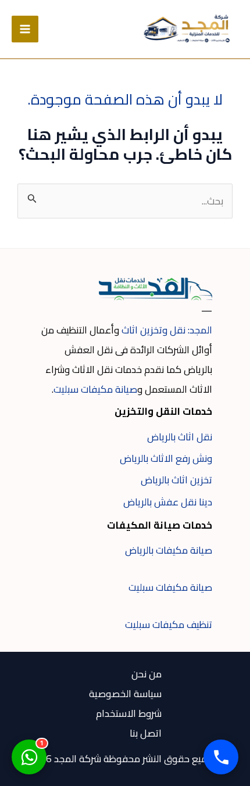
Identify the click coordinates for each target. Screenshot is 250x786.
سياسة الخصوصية (125, 693)
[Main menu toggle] (25, 29)
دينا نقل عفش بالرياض (167, 502)
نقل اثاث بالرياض (179, 437)
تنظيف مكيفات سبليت (168, 624)
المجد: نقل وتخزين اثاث (167, 330)
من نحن (146, 674)
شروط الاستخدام (129, 713)
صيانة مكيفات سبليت (95, 389)
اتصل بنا (146, 733)
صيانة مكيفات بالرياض (168, 550)
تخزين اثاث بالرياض (176, 480)
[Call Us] (220, 757)
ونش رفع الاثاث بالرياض (166, 458)
